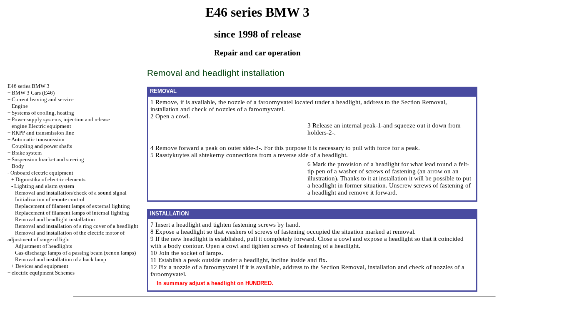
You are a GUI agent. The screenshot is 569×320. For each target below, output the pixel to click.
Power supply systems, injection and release (61, 119)
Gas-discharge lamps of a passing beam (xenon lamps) (75, 253)
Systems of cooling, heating (43, 113)
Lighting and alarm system (44, 186)
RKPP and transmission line (43, 133)
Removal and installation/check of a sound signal (71, 193)
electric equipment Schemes (43, 273)
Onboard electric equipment (41, 173)
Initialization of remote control (50, 199)
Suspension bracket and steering (48, 159)
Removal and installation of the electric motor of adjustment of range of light (66, 236)
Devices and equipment (41, 266)
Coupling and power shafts (42, 146)
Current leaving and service (43, 99)
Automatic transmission (38, 139)
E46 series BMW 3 (28, 86)
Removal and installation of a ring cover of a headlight (76, 226)
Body (18, 166)
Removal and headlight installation (55, 219)
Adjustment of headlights (43, 246)
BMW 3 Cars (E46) (33, 93)
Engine (20, 106)
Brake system (27, 153)
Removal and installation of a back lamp (60, 259)
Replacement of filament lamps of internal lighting (72, 213)
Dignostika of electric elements (50, 179)
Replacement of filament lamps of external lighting (72, 206)
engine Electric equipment (41, 126)
